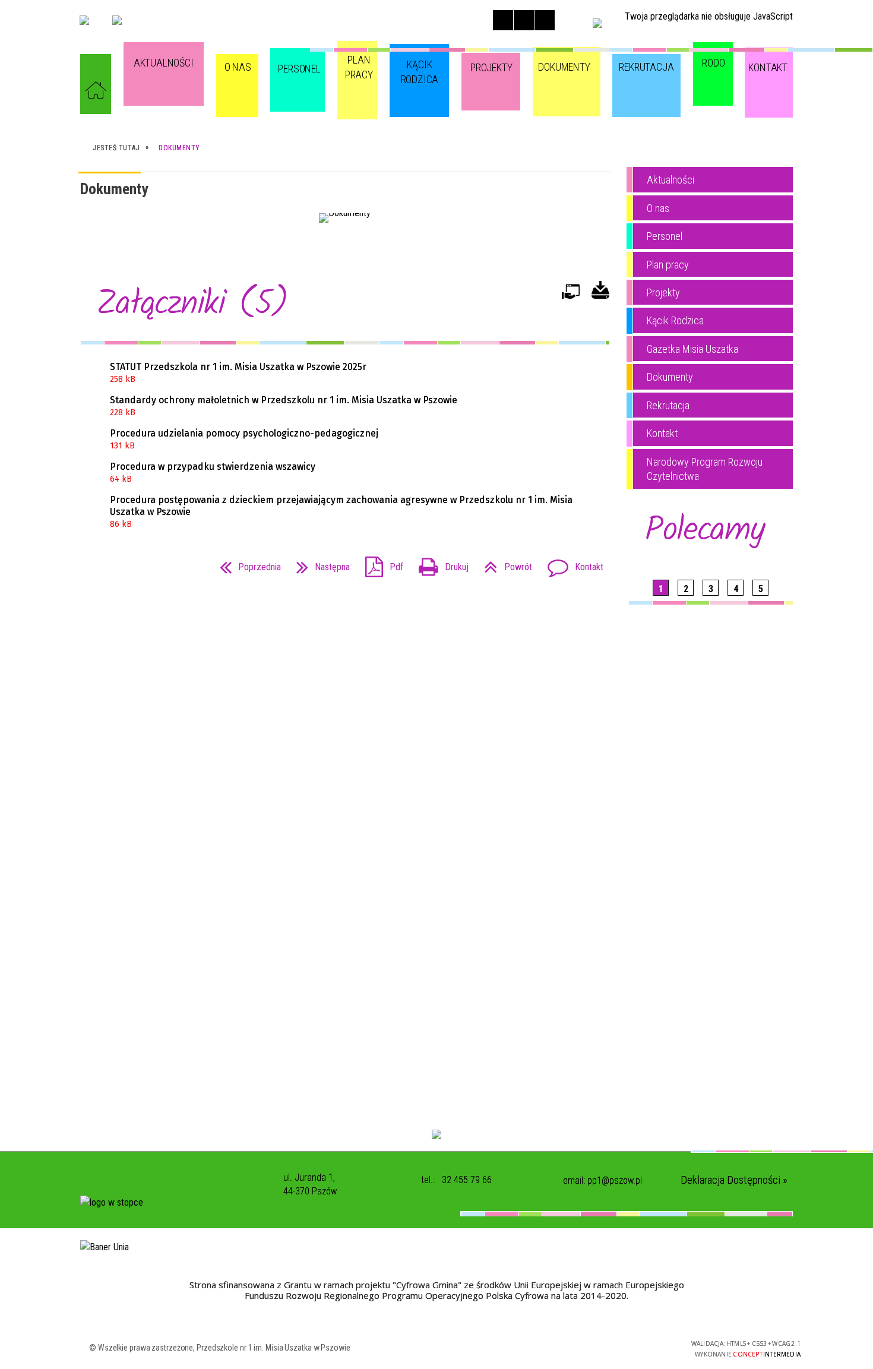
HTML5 (582, 1347)
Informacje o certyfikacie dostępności (445, 1349)
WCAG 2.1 (637, 1347)
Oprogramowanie (571, 297)
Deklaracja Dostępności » (734, 1180)
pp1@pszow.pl (614, 1180)
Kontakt (570, 563)
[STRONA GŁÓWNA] (95, 90)
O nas (658, 208)
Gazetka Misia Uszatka (692, 349)
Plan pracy (668, 264)
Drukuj (439, 563)
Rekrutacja (668, 405)
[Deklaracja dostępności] (544, 20)
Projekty (663, 292)
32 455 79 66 (467, 1179)
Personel (664, 236)
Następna (318, 563)
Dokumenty (670, 377)
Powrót (503, 563)
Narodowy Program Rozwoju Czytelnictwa (705, 469)
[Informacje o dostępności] (524, 20)
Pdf (379, 563)
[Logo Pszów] (117, 20)
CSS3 (600, 1347)
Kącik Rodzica (675, 320)
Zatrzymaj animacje (503, 20)
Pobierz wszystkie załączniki (600, 294)
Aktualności (670, 179)
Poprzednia (245, 563)
